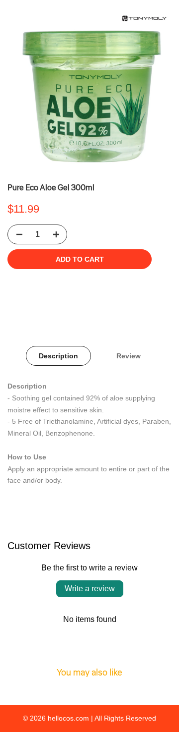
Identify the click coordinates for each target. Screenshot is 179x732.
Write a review (90, 588)
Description (58, 356)
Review (128, 356)
